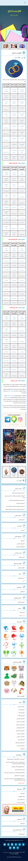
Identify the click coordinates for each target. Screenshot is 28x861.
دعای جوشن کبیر (21, 578)
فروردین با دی (22, 145)
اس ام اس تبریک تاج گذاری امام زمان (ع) (16, 500)
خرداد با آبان (6, 134)
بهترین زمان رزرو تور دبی (19, 769)
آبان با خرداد (14, 261)
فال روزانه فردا (21, 834)
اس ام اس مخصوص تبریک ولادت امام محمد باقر (15, 506)
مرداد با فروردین (14, 173)
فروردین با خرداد (22, 103)
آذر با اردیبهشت (6, 255)
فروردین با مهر (22, 127)
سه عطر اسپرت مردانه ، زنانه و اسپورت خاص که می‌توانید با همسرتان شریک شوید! (15, 763)
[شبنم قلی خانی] (6, 46)
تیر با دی (21, 222)
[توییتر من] (4, 844)
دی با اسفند (22, 376)
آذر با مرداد (6, 270)
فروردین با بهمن (22, 151)
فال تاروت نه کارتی (20, 734)
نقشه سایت (9, 857)
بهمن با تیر (14, 335)
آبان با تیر (14, 265)
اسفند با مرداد (6, 340)
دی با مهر (22, 352)
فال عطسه (22, 823)
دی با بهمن (22, 370)
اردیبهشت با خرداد (14, 103)
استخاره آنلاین (21, 520)
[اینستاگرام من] (12, 844)
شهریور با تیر (6, 191)
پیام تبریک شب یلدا (20, 802)
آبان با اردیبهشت (14, 255)
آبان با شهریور (14, 275)
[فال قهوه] (20, 446)
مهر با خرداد (21, 261)
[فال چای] (20, 458)
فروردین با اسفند (22, 157)
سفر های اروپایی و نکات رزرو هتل (18, 766)
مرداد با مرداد (14, 196)
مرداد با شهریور (14, 202)
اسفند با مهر (6, 352)
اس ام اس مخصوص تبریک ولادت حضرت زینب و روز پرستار (15, 496)
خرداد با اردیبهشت (6, 96)
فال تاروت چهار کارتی (20, 725)
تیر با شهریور (21, 203)
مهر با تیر (21, 265)
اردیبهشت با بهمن (14, 151)
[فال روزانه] (8, 435)
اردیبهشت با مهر (14, 127)
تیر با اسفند (22, 234)
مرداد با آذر (14, 218)
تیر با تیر (21, 191)
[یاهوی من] (23, 844)
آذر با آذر (6, 289)
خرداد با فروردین (6, 90)
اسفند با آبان (6, 356)
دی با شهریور (21, 347)
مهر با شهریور (21, 276)
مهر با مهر (22, 280)
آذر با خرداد (6, 261)
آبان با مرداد (14, 270)
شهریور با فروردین (6, 173)
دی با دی (21, 365)
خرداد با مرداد (6, 115)
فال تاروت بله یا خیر (20, 746)
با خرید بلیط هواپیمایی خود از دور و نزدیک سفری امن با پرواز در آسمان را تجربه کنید (14, 779)
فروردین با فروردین (22, 90)
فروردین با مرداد (22, 115)
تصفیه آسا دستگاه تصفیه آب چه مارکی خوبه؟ (15, 759)
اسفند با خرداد (6, 330)
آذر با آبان (6, 285)
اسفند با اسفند (6, 375)
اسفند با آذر (6, 361)
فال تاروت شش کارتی (20, 731)
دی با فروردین (21, 318)
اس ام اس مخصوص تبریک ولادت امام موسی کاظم (15, 509)
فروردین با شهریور (22, 121)
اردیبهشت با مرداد (14, 115)
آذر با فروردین (6, 249)
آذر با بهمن (6, 298)
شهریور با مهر (6, 207)
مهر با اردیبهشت (22, 255)
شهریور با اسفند (6, 233)
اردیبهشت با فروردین (14, 90)
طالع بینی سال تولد (20, 696)
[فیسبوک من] (15, 844)
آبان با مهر (14, 280)
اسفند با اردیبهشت (6, 324)
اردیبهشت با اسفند (14, 157)
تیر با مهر (21, 207)
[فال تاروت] (20, 435)
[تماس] (8, 844)
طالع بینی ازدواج (14, 11)
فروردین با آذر (22, 139)
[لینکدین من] (10, 847)
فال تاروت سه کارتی (20, 722)
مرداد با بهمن (14, 228)
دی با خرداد (22, 331)
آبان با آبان (14, 285)
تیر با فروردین (21, 173)
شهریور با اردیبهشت (6, 179)
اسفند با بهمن (6, 370)
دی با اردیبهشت (22, 324)
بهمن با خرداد (14, 331)
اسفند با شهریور (6, 346)
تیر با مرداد (22, 197)
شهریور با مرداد (6, 196)
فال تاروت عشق (11, 391)
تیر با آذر (21, 218)
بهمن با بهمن (14, 370)
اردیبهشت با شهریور (14, 121)
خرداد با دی (6, 146)
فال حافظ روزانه (21, 796)
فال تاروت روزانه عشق (20, 743)
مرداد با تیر (14, 191)
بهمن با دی (14, 365)
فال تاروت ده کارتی (20, 737)
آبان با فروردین (14, 249)
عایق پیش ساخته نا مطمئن (19, 776)
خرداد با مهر (6, 128)
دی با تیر (21, 335)
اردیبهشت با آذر (14, 139)
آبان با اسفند (14, 303)
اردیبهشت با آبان (14, 133)
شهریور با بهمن (6, 227)
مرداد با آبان (14, 213)
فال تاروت (22, 749)
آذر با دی (6, 294)
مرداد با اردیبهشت (14, 179)
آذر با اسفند (6, 303)
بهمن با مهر (14, 352)
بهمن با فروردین (14, 318)
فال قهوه (22, 541)
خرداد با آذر (6, 140)
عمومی (17, 481)
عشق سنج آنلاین (21, 602)
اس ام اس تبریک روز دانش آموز (18, 493)
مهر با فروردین (21, 249)
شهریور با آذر (6, 218)
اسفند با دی (6, 365)
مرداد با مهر (14, 207)
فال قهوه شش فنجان (20, 547)
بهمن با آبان (14, 356)
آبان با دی (14, 294)
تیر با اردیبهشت (22, 179)
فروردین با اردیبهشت (22, 96)
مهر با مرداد (22, 270)
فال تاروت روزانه (10, 395)
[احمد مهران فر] (22, 46)
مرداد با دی (14, 222)
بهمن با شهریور (14, 346)
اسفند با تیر (6, 335)
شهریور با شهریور (6, 202)
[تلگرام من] (19, 844)
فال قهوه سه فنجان (20, 544)
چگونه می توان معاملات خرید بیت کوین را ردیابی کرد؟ (14, 772)
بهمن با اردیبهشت (14, 324)
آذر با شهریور (6, 276)
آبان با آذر (14, 289)
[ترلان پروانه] (14, 46)
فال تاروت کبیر (21, 710)
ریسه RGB (22, 612)
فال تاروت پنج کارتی (20, 728)
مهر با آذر (22, 289)
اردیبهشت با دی (14, 145)
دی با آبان (22, 356)
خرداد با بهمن (6, 152)
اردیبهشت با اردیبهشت (14, 96)
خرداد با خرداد (6, 103)
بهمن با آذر (14, 361)
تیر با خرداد (22, 186)
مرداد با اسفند (14, 233)
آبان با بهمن (14, 298)
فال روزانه (8, 397)
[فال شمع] (8, 446)
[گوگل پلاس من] (17, 847)
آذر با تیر (6, 265)
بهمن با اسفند (14, 376)
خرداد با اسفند (6, 157)
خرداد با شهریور (6, 121)
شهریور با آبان (6, 212)
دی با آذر (22, 361)
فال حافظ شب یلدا (20, 799)
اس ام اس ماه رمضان (20, 503)
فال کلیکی (22, 592)
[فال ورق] (8, 458)
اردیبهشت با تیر (14, 109)
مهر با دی (22, 294)
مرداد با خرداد (14, 185)
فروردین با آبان (22, 133)
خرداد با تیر (6, 110)
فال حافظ (22, 793)
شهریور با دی (6, 222)
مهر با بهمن (22, 298)
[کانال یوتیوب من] (14, 847)
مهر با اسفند (21, 303)
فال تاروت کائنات (21, 716)
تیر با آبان (22, 213)
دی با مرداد (22, 341)
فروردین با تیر (22, 109)
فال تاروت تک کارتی (20, 719)
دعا (23, 581)
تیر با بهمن (22, 228)
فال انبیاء (22, 530)
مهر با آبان (22, 285)
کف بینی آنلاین (21, 557)
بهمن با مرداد (14, 341)
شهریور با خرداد (6, 185)
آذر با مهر (6, 280)
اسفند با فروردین (6, 318)
